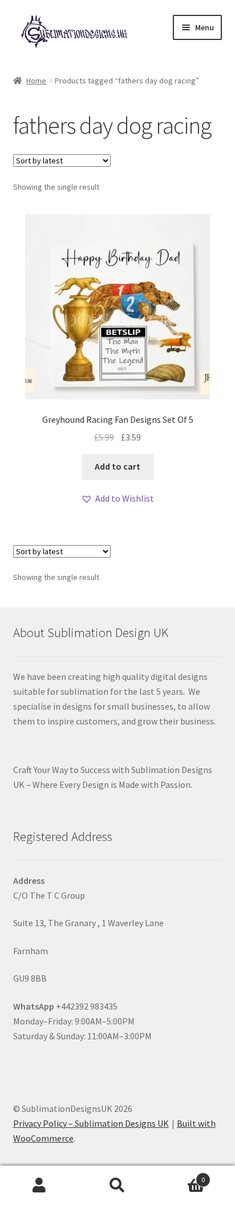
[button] (117, 498)
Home (36, 80)
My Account (39, 1185)
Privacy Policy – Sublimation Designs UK (91, 1123)
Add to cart (117, 466)
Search (117, 1185)
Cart (181, 1175)
